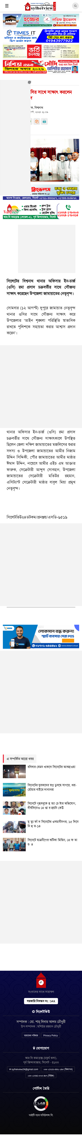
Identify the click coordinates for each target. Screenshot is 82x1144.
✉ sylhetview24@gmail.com (23, 1069)
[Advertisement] (47, 251)
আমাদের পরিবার (31, 1035)
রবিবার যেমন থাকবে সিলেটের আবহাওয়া (51, 767)
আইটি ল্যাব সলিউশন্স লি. (41, 1115)
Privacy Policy (50, 1035)
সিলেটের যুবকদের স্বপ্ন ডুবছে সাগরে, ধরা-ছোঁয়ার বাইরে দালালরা (52, 787)
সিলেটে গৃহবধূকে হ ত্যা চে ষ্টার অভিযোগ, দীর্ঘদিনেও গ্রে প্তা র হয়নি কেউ (52, 805)
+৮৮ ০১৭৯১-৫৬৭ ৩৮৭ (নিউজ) (41, 1075)
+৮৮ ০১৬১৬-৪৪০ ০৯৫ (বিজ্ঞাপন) (58, 1069)
